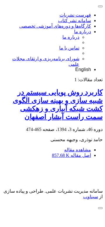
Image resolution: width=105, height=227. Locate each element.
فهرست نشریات (75, 15)
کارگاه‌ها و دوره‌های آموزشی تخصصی (55, 26)
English (83, 69)
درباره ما (82, 31)
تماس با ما (69, 47)
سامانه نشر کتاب (74, 20)
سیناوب (90, 196)
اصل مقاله (71, 155)
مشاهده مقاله (77, 149)
